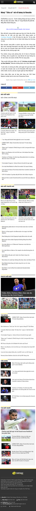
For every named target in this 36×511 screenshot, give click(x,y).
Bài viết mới (5, 94)
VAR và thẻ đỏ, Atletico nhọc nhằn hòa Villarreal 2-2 (26, 201)
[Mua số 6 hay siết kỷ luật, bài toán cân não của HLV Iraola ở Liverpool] (6, 461)
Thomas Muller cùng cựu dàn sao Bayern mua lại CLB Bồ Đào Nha (27, 115)
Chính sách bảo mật (16, 506)
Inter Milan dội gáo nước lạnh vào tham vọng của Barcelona (15, 255)
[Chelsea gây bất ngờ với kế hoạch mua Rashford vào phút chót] (9, 107)
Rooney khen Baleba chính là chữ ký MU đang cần (15, 355)
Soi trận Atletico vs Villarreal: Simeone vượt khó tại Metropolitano (16, 245)
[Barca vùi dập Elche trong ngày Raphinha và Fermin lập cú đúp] (9, 194)
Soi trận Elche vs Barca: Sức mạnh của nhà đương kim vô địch (18, 251)
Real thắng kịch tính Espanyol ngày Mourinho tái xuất (17, 236)
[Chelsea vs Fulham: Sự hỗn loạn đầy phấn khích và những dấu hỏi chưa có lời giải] (6, 390)
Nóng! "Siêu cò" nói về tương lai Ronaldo (16, 12)
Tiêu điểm (4, 361)
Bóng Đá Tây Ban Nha (24, 8)
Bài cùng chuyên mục (9, 98)
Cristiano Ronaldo (6, 37)
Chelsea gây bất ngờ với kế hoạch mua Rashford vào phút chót (8, 114)
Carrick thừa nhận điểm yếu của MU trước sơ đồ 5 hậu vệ (17, 352)
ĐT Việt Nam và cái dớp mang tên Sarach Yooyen (23, 397)
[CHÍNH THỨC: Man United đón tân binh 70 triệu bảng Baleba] (6, 319)
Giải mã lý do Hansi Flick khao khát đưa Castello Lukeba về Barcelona (18, 170)
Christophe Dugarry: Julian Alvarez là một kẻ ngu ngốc (17, 163)
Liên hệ (4, 506)
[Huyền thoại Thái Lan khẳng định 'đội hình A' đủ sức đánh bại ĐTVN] (6, 454)
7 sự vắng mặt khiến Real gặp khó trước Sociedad (16, 139)
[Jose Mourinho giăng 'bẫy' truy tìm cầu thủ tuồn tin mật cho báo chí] (27, 211)
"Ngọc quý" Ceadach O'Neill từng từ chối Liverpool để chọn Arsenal (18, 148)
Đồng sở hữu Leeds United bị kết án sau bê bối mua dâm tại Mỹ (18, 178)
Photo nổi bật (6, 276)
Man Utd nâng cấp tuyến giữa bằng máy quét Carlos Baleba (27, 131)
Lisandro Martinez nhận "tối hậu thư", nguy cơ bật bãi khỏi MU (8, 132)
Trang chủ (3, 8)
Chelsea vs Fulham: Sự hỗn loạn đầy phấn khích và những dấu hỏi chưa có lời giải (18, 157)
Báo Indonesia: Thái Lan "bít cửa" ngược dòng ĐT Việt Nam (17, 326)
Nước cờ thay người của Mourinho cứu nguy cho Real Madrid (17, 232)
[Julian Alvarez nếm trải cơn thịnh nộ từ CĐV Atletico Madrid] (9, 211)
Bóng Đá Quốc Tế (12, 8)
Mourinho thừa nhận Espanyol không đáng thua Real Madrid (16, 240)
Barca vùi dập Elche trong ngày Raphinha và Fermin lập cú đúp (9, 202)
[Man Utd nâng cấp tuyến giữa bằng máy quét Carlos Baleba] (27, 124)
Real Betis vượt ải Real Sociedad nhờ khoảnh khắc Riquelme (16, 268)
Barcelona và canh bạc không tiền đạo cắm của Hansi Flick (18, 260)
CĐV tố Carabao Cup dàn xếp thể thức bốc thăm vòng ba (17, 174)
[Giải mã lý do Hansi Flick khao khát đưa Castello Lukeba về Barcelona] (6, 382)
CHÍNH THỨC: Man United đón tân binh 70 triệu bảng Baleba (17, 143)
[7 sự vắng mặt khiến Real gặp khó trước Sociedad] (6, 373)
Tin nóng (4, 315)
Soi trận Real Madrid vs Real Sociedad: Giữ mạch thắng (17, 166)
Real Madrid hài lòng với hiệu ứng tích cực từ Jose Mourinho (16, 263)
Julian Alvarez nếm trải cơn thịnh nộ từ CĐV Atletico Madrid (8, 219)
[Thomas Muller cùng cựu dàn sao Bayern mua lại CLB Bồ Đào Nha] (27, 107)
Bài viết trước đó (7, 186)
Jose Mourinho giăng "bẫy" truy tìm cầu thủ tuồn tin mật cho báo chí (27, 219)
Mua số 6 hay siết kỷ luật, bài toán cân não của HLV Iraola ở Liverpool (22, 459)
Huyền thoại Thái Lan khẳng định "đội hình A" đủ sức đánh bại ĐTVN (22, 452)
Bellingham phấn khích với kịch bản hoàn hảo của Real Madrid (17, 227)
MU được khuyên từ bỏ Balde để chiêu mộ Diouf (14, 343)
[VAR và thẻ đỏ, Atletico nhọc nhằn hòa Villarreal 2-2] (27, 194)
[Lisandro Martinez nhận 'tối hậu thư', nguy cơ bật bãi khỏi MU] (9, 124)
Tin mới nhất (6, 408)
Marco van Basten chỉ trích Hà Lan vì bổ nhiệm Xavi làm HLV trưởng (17, 153)
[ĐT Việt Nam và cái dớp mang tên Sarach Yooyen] (6, 398)
